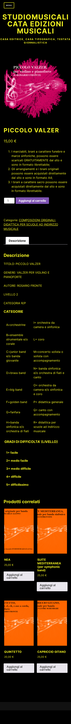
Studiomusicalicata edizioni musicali (35, 24)
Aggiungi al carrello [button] (14, 576)
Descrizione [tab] (17, 240)
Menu (9, 5)
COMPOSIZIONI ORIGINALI (37, 220)
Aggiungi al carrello (32, 200)
